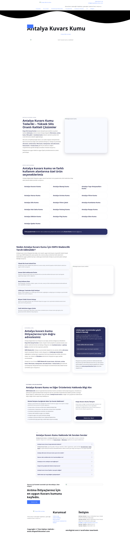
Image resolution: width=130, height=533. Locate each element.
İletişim (92, 8)
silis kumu (30, 133)
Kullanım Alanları (79, 8)
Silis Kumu (64, 439)
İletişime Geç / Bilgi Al (89, 418)
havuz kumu (26, 145)
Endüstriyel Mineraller (57, 8)
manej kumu (46, 143)
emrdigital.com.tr (73, 530)
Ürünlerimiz (69, 8)
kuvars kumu (34, 145)
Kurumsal (46, 8)
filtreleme (39, 356)
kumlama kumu (38, 135)
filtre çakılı (29, 135)
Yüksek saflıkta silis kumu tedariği (85, 344)
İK (87, 8)
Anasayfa (38, 8)
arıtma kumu (32, 143)
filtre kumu (53, 133)
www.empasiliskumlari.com (89, 366)
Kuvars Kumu (57, 439)
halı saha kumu (55, 143)
